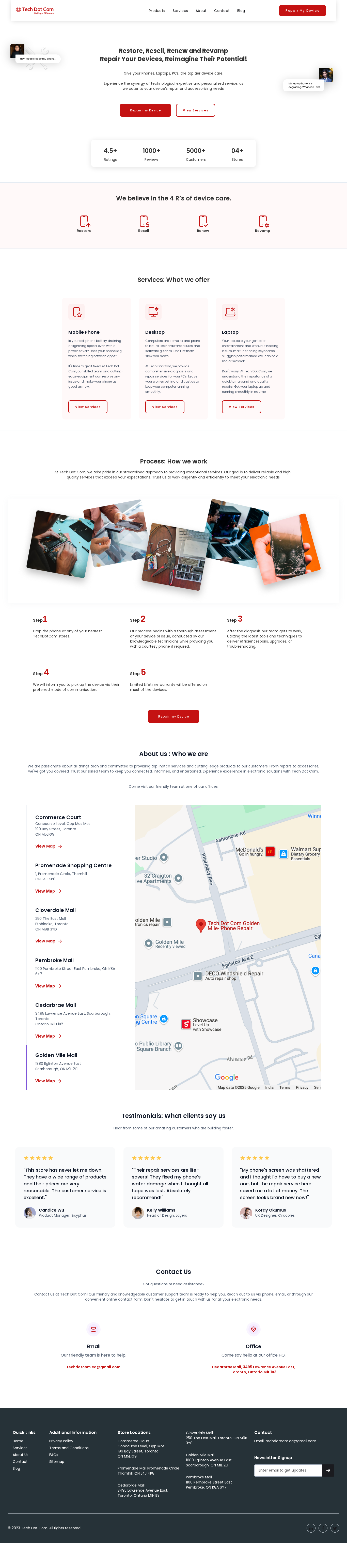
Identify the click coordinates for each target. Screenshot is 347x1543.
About (201, 10)
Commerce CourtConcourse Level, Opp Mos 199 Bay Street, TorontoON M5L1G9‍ (141, 1448)
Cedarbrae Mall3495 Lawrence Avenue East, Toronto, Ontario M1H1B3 (143, 1490)
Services (180, 10)
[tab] (72, 830)
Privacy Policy (61, 1441)
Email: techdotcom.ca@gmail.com (285, 1441)
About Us (20, 1454)
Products (157, 10)
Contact (222, 10)
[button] (157, 10)
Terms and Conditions (69, 1447)
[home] (35, 10)
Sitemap (56, 1461)
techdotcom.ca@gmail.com (93, 1367)
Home (18, 1441)
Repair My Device (303, 10)
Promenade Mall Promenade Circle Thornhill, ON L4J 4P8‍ (148, 1471)
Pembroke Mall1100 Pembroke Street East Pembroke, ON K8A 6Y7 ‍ (209, 1482)
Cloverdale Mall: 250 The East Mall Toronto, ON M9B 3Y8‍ (216, 1438)
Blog (241, 10)
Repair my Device (145, 110)
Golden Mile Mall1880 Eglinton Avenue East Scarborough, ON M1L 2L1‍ (209, 1460)
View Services (195, 110)
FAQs (53, 1454)
